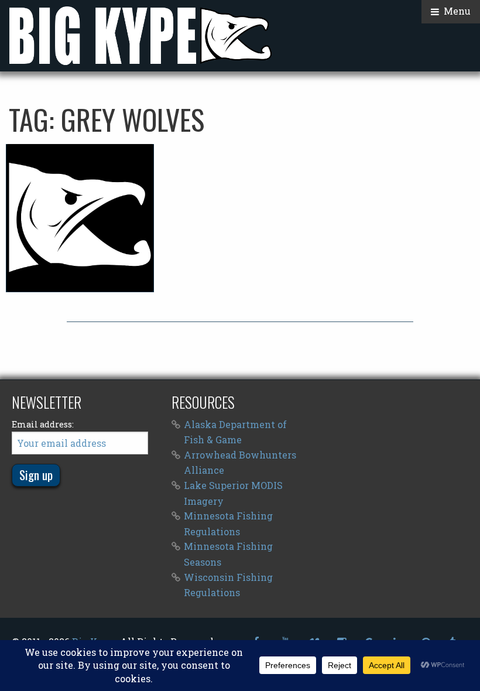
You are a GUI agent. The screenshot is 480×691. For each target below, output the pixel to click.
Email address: (43, 424)
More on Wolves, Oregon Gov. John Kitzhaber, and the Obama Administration (80, 217)
